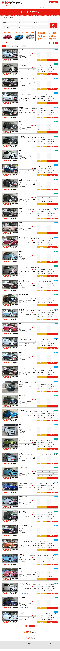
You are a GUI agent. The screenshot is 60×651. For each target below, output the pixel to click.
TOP (6, 7)
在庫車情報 (16, 7)
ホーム (3, 17)
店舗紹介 (53, 7)
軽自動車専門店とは (29, 7)
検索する (53, 27)
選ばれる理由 (42, 7)
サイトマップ (50, 644)
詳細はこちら (52, 59)
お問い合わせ (42, 59)
